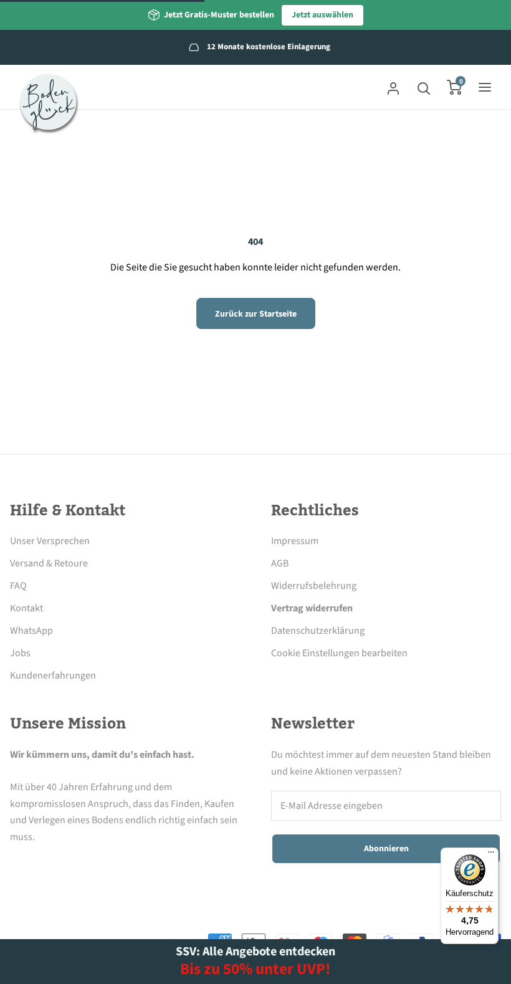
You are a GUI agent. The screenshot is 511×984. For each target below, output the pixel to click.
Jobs (20, 653)
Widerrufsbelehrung (313, 586)
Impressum (294, 541)
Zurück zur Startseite (256, 314)
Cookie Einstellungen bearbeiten (339, 653)
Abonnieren (386, 849)
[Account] (393, 87)
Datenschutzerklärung (318, 631)
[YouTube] (120, 865)
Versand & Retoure (49, 563)
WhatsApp (31, 631)
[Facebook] (17, 865)
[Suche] (423, 87)
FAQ (18, 586)
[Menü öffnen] (484, 87)
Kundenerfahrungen (53, 675)
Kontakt (26, 608)
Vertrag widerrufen (312, 608)
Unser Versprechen (50, 541)
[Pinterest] (86, 865)
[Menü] (491, 855)
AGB (280, 563)
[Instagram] (51, 865)
